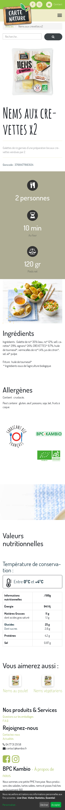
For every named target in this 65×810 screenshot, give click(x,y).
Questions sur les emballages (18, 716)
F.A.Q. (6, 721)
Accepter (55, 804)
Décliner (44, 804)
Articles (9, 26)
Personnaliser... (9, 804)
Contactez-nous (11, 734)
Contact (58, 4)
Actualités (8, 738)
